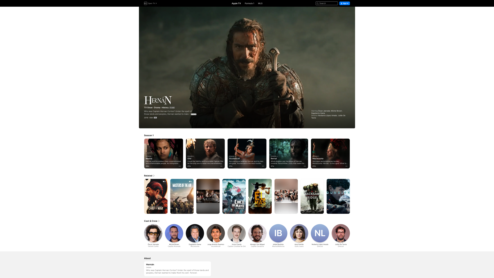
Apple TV (236, 3)
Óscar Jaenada (324, 111)
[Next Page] (352, 153)
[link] (149, 175)
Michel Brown (336, 111)
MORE (194, 114)
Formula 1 (249, 3)
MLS (260, 3)
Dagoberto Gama (318, 113)
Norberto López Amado (327, 115)
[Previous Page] (141, 153)
